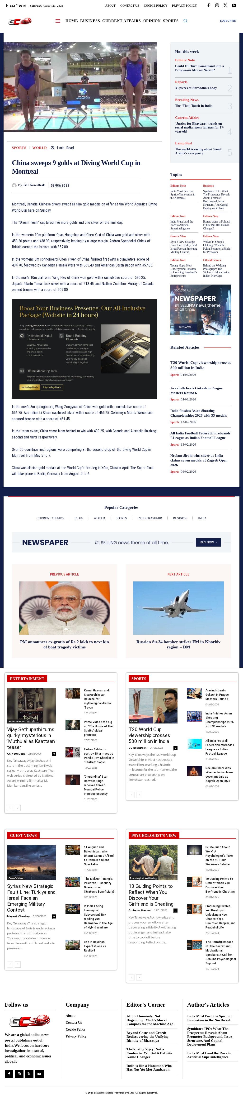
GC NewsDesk (34, 185)
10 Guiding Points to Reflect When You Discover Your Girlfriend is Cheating (151, 895)
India (191, 169)
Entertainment (17, 721)
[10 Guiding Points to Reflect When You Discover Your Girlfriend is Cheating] (153, 862)
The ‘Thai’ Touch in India (193, 106)
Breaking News (187, 100)
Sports (19, 148)
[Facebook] (208, 5)
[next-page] (18, 808)
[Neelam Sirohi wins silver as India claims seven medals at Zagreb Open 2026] (194, 771)
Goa (205, 152)
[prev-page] (10, 808)
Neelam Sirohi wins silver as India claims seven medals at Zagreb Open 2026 (198, 460)
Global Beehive (187, 152)
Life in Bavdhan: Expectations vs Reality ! (95, 946)
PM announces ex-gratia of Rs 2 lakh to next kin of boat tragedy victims (64, 644)
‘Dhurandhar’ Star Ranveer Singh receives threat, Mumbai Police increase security (95, 785)
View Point (196, 216)
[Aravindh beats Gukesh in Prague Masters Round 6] (194, 693)
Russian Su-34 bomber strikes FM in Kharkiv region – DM (178, 644)
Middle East (210, 182)
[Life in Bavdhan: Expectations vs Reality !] (72, 945)
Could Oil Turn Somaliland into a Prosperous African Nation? (199, 68)
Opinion (186, 186)
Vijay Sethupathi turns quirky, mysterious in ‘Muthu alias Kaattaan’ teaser (31, 738)
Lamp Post (188, 182)
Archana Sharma (140, 910)
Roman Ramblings (192, 195)
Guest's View (207, 160)
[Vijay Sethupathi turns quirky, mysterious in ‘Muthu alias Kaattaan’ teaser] (31, 705)
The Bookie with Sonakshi (213, 212)
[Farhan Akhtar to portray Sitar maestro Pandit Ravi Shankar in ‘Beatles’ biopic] (72, 752)
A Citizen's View (195, 118)
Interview (199, 178)
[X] (225, 5)
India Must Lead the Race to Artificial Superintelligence (209, 1055)
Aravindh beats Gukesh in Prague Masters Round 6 (217, 695)
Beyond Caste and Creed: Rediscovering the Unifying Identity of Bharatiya (147, 1036)
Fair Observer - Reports (197, 148)
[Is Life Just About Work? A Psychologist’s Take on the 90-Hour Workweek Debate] (194, 850)
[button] (185, 21)
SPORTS (138, 679)
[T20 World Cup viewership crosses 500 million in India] (153, 705)
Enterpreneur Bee (193, 139)
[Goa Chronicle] (20, 21)
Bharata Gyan (196, 122)
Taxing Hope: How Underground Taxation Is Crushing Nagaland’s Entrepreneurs (183, 270)
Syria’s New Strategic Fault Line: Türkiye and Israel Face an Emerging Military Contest (183, 247)
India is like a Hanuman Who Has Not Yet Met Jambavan (149, 1068)
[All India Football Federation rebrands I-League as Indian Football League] (194, 744)
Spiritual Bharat (189, 203)
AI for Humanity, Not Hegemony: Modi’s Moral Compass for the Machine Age (149, 1020)
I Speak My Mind (196, 165)
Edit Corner (200, 135)
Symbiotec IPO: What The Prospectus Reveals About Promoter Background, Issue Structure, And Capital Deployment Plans (209, 1036)
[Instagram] (217, 5)
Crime (200, 130)
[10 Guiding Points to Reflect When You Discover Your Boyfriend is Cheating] (194, 882)
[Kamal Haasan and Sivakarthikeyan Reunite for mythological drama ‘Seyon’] (72, 693)
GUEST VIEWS (23, 835)
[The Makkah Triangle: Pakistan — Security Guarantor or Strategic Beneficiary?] (72, 882)
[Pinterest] (124, 185)
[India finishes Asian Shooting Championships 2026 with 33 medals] (194, 716)
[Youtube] (234, 5)
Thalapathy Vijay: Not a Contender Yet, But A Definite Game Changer (149, 1053)
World (39, 148)
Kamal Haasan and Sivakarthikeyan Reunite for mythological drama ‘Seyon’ (97, 699)
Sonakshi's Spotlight (192, 199)
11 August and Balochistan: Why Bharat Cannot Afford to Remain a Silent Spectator (99, 856)
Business (194, 126)
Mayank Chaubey (18, 916)
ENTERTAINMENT (27, 679)
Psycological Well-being (198, 190)
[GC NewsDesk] (15, 185)
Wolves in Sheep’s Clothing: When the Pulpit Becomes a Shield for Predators (216, 247)
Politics (202, 186)
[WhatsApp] (135, 185)
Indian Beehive (196, 173)
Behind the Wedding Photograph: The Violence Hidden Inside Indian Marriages (216, 270)
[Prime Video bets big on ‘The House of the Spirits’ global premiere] (72, 725)
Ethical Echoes (212, 260)
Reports (181, 82)
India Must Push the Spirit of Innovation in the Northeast (209, 1018)
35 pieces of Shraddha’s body (196, 88)
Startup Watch (197, 207)
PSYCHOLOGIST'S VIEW (154, 835)
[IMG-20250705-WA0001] (84, 349)
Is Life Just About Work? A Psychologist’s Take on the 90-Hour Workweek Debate (219, 856)
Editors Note (185, 60)
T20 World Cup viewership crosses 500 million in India (149, 735)
